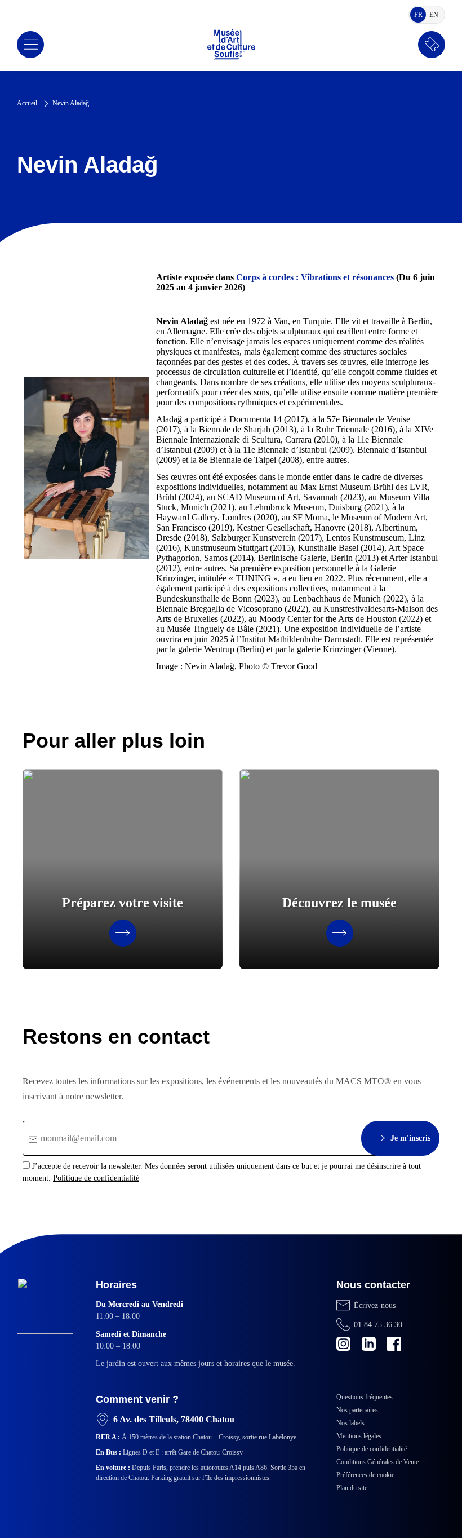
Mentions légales (358, 1436)
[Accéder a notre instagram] (343, 1344)
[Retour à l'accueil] (231, 44)
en (435, 16)
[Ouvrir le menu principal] (30, 44)
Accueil (27, 103)
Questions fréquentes (364, 1397)
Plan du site (351, 1488)
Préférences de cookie (365, 1475)
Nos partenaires (357, 1410)
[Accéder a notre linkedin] (369, 1344)
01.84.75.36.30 (378, 1324)
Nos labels (350, 1423)
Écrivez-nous (375, 1305)
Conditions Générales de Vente (377, 1462)
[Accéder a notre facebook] (394, 1344)
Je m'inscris (410, 1138)
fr (420, 16)
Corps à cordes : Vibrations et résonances (315, 277)
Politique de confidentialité (96, 1178)
